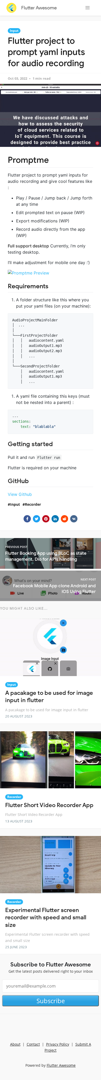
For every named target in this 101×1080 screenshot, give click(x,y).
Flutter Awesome (39, 8)
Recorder (33, 504)
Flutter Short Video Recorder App (49, 805)
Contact (33, 1044)
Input (14, 30)
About (15, 1044)
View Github (20, 494)
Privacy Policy (57, 1044)
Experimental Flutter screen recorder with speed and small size (45, 917)
